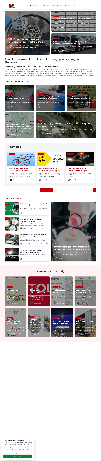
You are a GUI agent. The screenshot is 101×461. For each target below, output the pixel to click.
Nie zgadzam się (18, 453)
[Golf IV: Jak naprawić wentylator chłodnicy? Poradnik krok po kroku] (27, 33)
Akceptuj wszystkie (17, 456)
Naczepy (67, 5)
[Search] (88, 5)
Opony (74, 5)
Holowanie (46, 5)
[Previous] (90, 190)
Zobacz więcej (46, 190)
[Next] (94, 190)
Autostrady (60, 5)
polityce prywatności (23, 449)
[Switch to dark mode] (91, 5)
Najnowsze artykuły (35, 5)
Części (53, 5)
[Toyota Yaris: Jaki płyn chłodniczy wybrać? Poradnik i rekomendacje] (73, 231)
